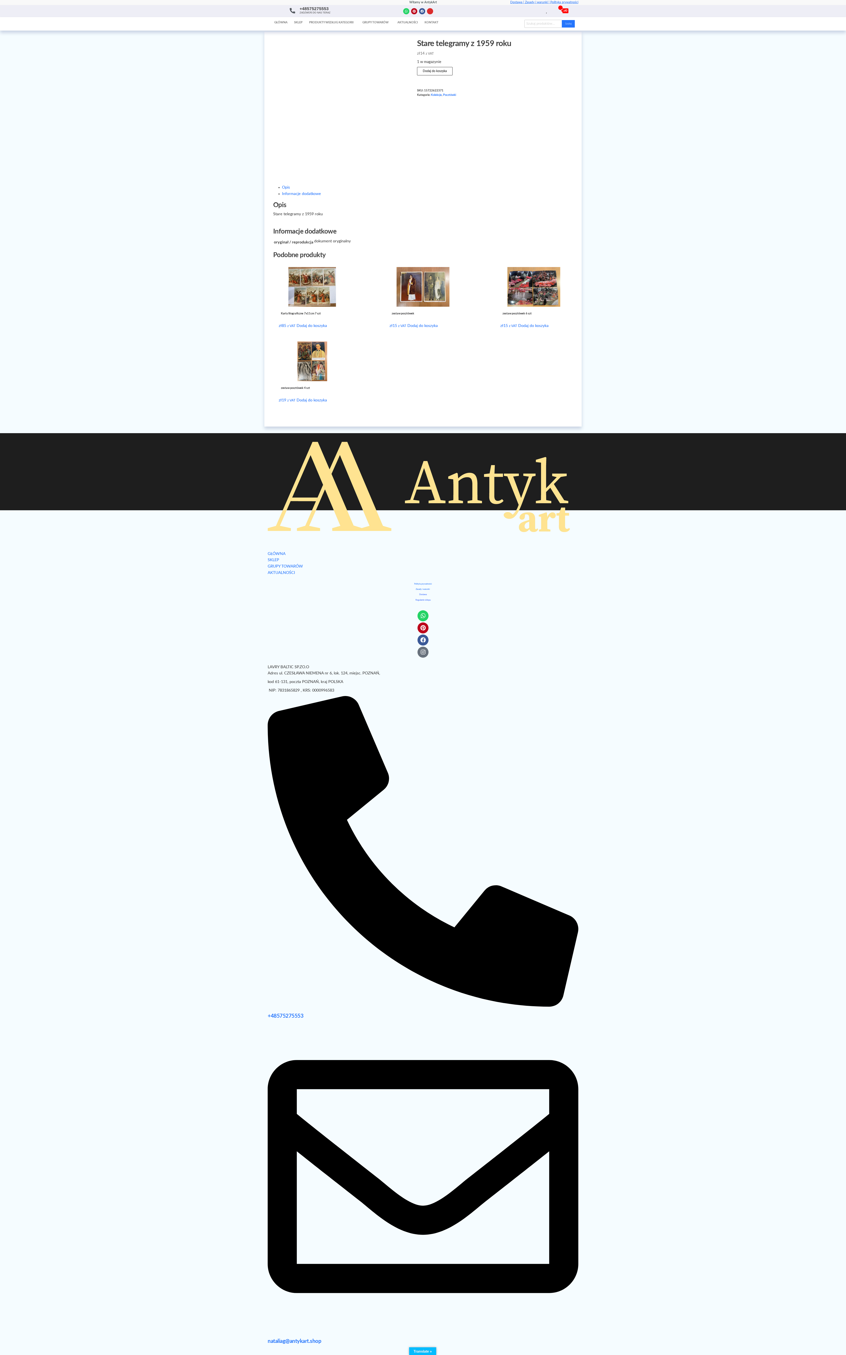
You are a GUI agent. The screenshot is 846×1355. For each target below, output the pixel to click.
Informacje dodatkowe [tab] (301, 194)
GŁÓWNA (277, 554)
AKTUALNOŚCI (281, 573)
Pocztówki (449, 95)
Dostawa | (517, 2)
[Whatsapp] (406, 11)
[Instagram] (430, 11)
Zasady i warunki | (537, 2)
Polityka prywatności (564, 2)
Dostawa (423, 595)
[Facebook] (422, 11)
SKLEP (273, 560)
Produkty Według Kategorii (331, 22)
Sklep (298, 22)
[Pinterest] (414, 11)
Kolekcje (436, 95)
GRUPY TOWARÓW (285, 566)
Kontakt (431, 22)
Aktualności (407, 22)
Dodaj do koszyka (435, 71)
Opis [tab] (286, 187)
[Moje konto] (552, 10)
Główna (281, 22)
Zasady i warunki (423, 589)
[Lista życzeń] (547, 10)
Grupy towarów (375, 22)
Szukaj (568, 23)
